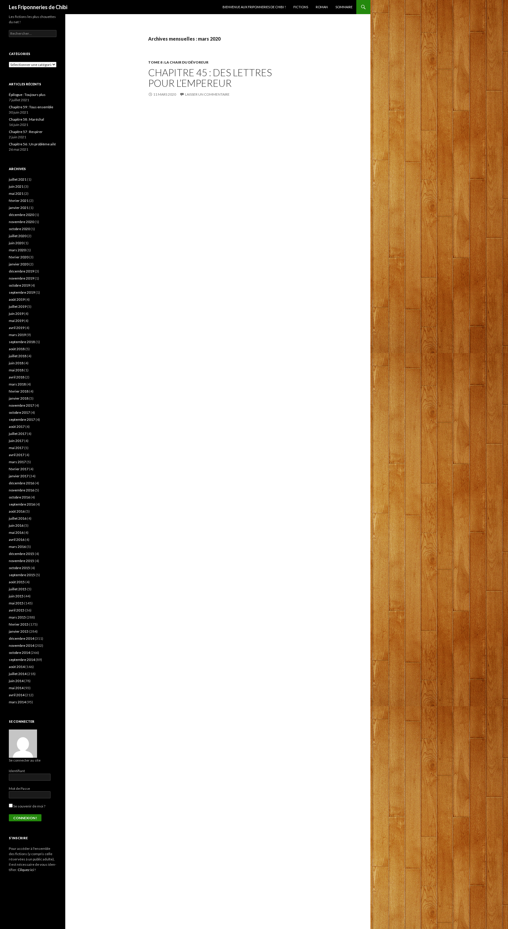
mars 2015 (17, 617)
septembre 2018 (22, 342)
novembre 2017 (21, 405)
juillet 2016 (17, 518)
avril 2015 (16, 610)
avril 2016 (16, 539)
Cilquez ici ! (27, 869)
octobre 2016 (19, 497)
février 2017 (19, 469)
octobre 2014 (19, 652)
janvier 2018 (19, 398)
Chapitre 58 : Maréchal (26, 119)
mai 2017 (16, 448)
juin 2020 (16, 243)
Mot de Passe (19, 788)
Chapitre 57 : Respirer (26, 131)
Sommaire (343, 7)
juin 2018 (16, 363)
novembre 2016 (21, 490)
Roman (322, 7)
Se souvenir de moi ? (29, 806)
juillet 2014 (17, 674)
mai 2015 (16, 603)
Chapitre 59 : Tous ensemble (31, 107)
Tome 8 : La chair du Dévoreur (178, 62)
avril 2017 (16, 455)
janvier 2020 (19, 264)
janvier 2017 (19, 476)
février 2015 (19, 624)
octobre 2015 (19, 568)
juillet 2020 (17, 236)
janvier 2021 (19, 207)
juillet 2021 (17, 179)
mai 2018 (16, 370)
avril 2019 (16, 327)
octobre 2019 (19, 285)
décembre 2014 (21, 638)
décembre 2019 (21, 271)
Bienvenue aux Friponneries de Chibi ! (254, 7)
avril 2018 (16, 377)
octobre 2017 (19, 412)
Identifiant (17, 771)
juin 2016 (16, 525)
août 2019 (17, 299)
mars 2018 (17, 384)
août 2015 (17, 582)
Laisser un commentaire (207, 94)
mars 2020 (17, 250)
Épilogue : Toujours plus (27, 94)
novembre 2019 (21, 278)
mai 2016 (16, 532)
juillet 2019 (17, 306)
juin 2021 (16, 186)
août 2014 (17, 666)
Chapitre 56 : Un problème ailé (32, 144)
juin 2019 (16, 313)
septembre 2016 (22, 504)
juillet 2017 (17, 433)
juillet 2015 (17, 589)
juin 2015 (16, 596)
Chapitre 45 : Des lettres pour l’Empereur (210, 78)
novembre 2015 (21, 561)
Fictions (300, 7)
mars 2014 (17, 702)
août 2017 (17, 426)
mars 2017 (17, 462)
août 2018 (17, 349)
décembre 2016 (21, 483)
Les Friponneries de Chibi (38, 7)
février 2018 (19, 391)
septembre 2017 (22, 419)
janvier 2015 (19, 631)
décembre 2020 (21, 214)
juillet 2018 (17, 356)
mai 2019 (16, 320)
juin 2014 (16, 681)
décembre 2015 (21, 553)
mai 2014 (16, 688)
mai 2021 (16, 193)
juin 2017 (16, 440)
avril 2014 (16, 695)
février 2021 (19, 200)
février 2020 (19, 257)
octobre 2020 (19, 229)
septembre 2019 (22, 292)
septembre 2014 (22, 659)
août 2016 (17, 511)
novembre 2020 (21, 222)
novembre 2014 (21, 645)
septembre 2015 (22, 575)
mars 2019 (17, 335)
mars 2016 (17, 546)
